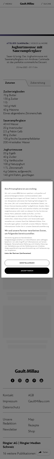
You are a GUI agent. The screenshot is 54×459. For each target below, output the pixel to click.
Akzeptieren (27, 271)
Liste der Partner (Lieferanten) (18, 253)
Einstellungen (27, 263)
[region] (27, 229)
